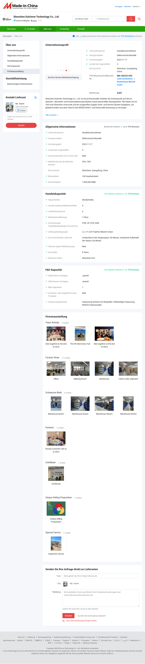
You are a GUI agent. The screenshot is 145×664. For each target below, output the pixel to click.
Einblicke (123, 637)
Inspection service (56, 553)
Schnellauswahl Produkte (107, 637)
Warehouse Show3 (104, 413)
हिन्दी (49, 643)
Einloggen (119, 6)
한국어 (117, 640)
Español (66, 640)
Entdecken (64, 29)
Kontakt (81, 29)
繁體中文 (38, 640)
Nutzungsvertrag (44, 637)
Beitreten (127, 6)
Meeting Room (80, 378)
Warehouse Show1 (56, 413)
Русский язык (106, 640)
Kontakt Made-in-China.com (84, 637)
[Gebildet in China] (21, 5)
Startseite (11, 29)
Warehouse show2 (80, 413)
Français (56, 640)
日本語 (47, 640)
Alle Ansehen (51, 115)
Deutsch (75, 640)
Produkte (31, 29)
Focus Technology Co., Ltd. (70, 648)
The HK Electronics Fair (80, 343)
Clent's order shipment (128, 378)
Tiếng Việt (76, 643)
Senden (21, 125)
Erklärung (31, 637)
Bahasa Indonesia (90, 643)
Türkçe (66, 643)
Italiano (95, 640)
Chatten (22, 110)
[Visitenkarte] (35, 97)
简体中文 (29, 640)
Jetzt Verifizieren (125, 79)
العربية (125, 640)
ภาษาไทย (57, 643)
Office (56, 378)
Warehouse (104, 378)
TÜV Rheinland (127, 36)
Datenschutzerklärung (62, 637)
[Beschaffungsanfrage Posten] (139, 19)
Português (85, 640)
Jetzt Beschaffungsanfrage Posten (79, 620)
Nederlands (134, 640)
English (20, 640)
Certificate (56, 483)
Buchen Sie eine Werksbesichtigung (63, 77)
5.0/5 (119, 93)
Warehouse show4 (128, 413)
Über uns (47, 29)
